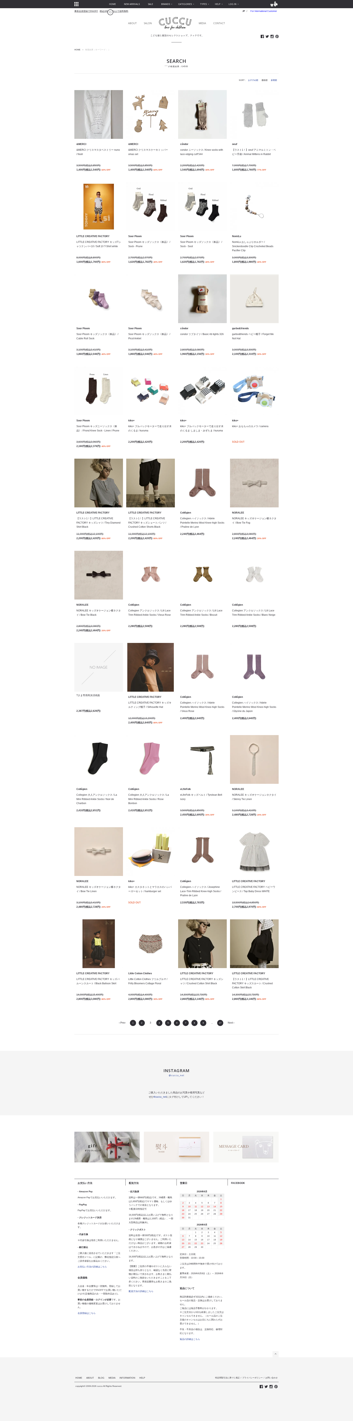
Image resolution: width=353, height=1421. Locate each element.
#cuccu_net (160, 1096)
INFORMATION (127, 1378)
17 (220, 1023)
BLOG (101, 1378)
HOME (77, 50)
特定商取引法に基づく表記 (227, 1378)
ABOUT (132, 23)
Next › (231, 1022)
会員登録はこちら (87, 1313)
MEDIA (202, 23)
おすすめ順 (253, 80)
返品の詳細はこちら (190, 1339)
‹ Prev (122, 1022)
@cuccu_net (176, 1075)
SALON (148, 23)
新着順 (274, 80)
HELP (142, 1378)
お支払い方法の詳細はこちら (92, 1266)
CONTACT (219, 23)
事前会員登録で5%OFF (86, 11)
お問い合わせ (271, 1378)
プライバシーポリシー (252, 1378)
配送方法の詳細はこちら (141, 1291)
